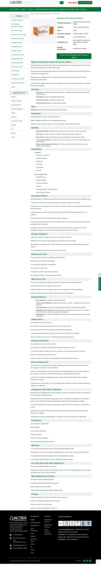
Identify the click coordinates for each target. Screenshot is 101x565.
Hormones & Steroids (17, 79)
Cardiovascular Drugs (17, 54)
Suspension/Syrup (16, 101)
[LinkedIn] (90, 561)
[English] (69, 2)
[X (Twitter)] (87, 561)
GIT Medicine (15, 75)
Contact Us (83, 9)
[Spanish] (71, 2)
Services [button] (23, 9)
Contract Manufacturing (41, 9)
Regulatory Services (64, 9)
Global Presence (53, 9)
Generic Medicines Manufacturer (47, 532)
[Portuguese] (74, 2)
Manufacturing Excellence (48, 526)
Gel (12, 129)
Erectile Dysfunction (17, 62)
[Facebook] (84, 561)
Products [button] (30, 9)
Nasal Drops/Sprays (17, 109)
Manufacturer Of (19, 93)
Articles (73, 9)
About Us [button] (17, 9)
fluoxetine (58, 392)
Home (11, 9)
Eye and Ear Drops (16, 67)
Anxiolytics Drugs (16, 50)
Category (19, 16)
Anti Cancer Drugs (16, 30)
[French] (76, 2)
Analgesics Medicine (17, 20)
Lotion (13, 137)
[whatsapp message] (99, 274)
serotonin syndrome (77, 470)
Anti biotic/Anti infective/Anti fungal (17, 25)
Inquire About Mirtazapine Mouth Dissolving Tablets (74, 56)
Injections (14, 117)
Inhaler (13, 113)
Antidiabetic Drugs (16, 42)
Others (37, 14)
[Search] (62, 2)
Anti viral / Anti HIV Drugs (18, 34)
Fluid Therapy (15, 71)
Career (77, 9)
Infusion (13, 133)
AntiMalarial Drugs (16, 46)
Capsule (13, 125)
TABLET (13, 97)
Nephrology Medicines (17, 83)
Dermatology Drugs (17, 58)
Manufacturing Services (48, 521)
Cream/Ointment (16, 105)
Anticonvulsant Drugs (17, 38)
